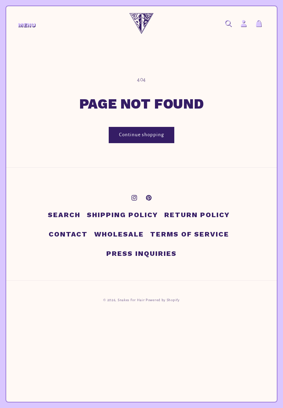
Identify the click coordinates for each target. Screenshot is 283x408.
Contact (68, 234)
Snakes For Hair (131, 300)
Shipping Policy (122, 215)
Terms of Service (189, 234)
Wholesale (119, 234)
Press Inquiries (141, 253)
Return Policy (197, 215)
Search (64, 215)
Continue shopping (141, 134)
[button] (21, 23)
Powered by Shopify (163, 300)
